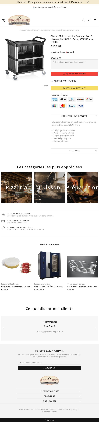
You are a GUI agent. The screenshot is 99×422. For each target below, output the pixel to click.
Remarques (56, 58)
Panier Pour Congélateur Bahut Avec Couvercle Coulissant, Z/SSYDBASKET (82, 286)
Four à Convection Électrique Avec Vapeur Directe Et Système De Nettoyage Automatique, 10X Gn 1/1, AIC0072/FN (49, 286)
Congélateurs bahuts (76, 284)
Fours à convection (42, 284)
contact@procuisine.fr (44, 7)
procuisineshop (19, 20)
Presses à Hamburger (10, 284)
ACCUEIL (22, 30)
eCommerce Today (49, 412)
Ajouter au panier (16, 191)
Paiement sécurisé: (59, 95)
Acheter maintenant (74, 88)
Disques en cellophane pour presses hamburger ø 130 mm (16, 286)
